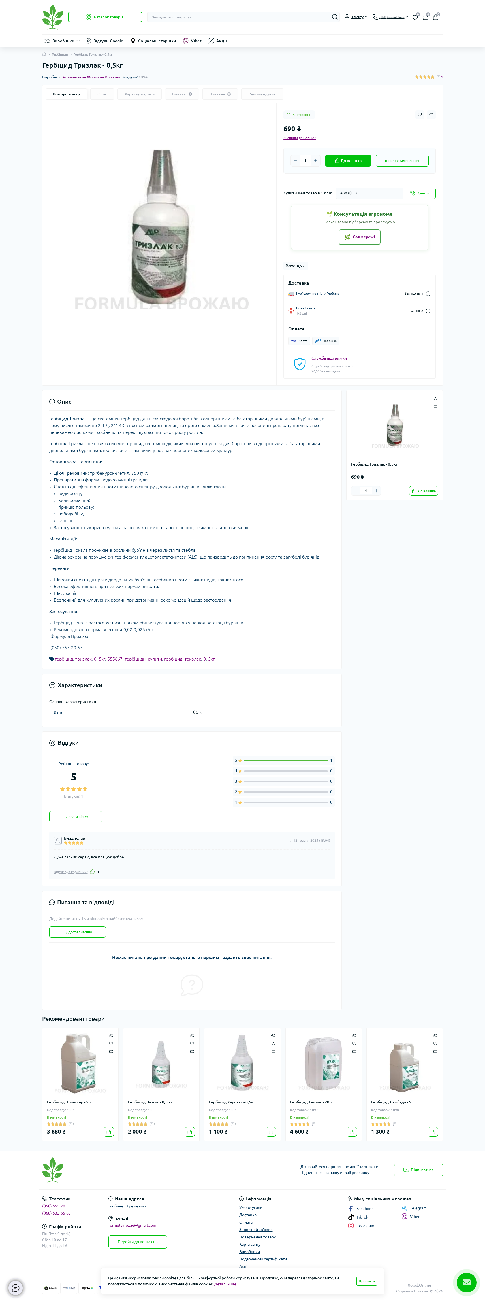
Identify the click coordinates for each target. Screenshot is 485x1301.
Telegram (418, 1208)
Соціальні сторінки (157, 41)
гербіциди (135, 658)
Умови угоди (250, 1207)
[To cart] (109, 1132)
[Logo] (52, 17)
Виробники (63, 41)
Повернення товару (257, 1237)
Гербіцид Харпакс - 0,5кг (232, 1102)
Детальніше (225, 1284)
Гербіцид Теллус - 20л (311, 1102)
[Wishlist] (111, 1043)
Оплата (246, 1222)
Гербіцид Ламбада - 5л (392, 1102)
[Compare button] (431, 114)
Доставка (248, 1215)
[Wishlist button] (419, 114)
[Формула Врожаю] (140, 1170)
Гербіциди (60, 54)
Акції (221, 41)
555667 (115, 658)
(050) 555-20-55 (56, 1206)
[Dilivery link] (428, 293)
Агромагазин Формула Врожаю (91, 77)
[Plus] (315, 160)
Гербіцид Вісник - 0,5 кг (150, 1102)
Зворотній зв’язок (256, 1229)
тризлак (83, 658)
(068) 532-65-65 (56, 1213)
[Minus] (295, 160)
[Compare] (111, 1051)
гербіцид (64, 658)
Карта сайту (249, 1244)
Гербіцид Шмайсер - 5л (69, 1102)
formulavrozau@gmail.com (132, 1225)
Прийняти (367, 1281)
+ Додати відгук (75, 816)
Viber (196, 41)
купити (155, 658)
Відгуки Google (108, 41)
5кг (102, 658)
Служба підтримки (329, 358)
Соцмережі (359, 237)
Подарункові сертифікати (263, 1259)
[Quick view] (111, 1035)
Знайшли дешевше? (299, 138)
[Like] (92, 871)
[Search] (335, 17)
